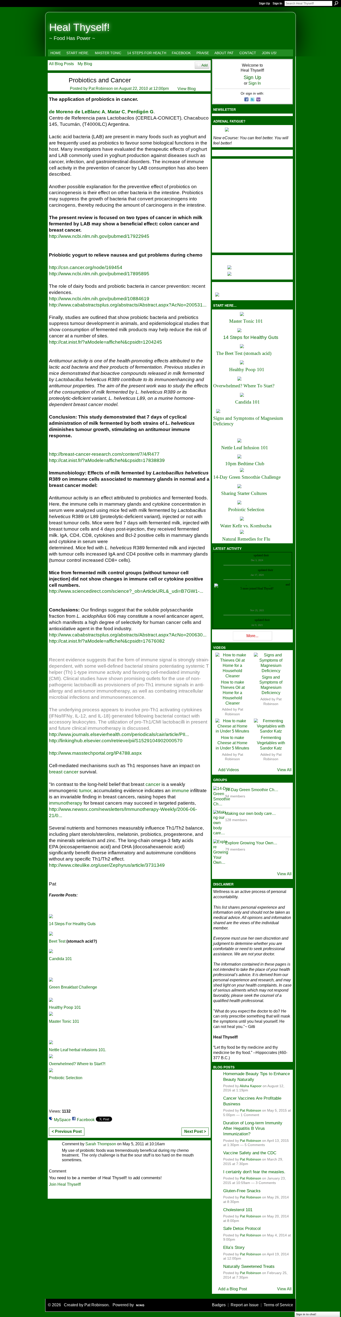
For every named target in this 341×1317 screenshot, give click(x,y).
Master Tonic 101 (64, 1021)
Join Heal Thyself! (65, 1184)
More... (252, 636)
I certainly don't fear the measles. (254, 1171)
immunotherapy (65, 803)
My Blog (85, 64)
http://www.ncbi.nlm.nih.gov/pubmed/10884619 (99, 298)
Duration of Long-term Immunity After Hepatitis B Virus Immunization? (252, 1128)
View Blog (186, 89)
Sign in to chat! (306, 1314)
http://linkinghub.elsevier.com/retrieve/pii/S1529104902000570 (115, 740)
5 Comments (255, 1145)
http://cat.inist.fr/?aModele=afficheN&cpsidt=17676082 (107, 641)
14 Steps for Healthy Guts (250, 337)
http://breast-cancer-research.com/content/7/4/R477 (104, 454)
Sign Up (264, 3)
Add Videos (228, 770)
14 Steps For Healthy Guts (72, 924)
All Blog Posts (61, 64)
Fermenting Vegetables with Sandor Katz (271, 742)
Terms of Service (278, 1305)
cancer (153, 784)
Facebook (86, 1120)
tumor (85, 790)
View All (284, 770)
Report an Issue (245, 1305)
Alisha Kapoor (251, 1086)
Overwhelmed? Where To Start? (243, 385)
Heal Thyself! (79, 27)
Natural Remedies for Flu (246, 539)
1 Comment (250, 1115)
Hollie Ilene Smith (235, 584)
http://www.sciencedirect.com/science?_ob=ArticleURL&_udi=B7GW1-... (126, 591)
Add (204, 65)
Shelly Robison (245, 620)
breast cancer (63, 771)
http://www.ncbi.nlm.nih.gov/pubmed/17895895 (99, 273)
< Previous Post (67, 1131)
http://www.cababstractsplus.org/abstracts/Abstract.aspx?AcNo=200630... (127, 634)
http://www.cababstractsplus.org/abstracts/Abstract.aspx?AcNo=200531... (127, 304)
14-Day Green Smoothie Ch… (251, 790)
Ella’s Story (234, 1247)
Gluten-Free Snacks (242, 1190)
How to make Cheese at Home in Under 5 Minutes (232, 742)
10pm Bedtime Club (244, 463)
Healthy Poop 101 (65, 1007)
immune (180, 790)
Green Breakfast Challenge (73, 987)
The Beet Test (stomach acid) (243, 353)
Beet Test (57, 941)
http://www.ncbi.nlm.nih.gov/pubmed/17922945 (99, 236)
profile (273, 555)
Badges (219, 1305)
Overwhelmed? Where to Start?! (77, 1064)
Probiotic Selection (65, 1078)
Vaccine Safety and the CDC (249, 1152)
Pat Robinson (101, 88)
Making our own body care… (250, 813)
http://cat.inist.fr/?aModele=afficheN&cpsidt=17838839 (107, 460)
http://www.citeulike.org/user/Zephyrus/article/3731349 (107, 865)
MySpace (62, 1120)
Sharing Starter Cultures (244, 493)
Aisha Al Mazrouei (258, 584)
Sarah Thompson (100, 1144)
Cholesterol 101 (237, 1209)
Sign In (277, 3)
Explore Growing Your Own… (251, 843)
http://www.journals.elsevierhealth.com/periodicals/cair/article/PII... (119, 734)
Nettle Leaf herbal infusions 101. (77, 1050)
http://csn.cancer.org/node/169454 (85, 267)
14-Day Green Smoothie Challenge (247, 477)
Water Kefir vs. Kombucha (245, 525)
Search (336, 3)
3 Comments (266, 1183)
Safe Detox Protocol (242, 1228)
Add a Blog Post (232, 1289)
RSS (51, 1194)
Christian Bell (245, 555)
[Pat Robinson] (56, 88)
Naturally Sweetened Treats (249, 1266)
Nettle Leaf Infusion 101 (244, 447)
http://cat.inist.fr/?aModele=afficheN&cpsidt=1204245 (105, 342)
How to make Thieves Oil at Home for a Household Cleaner (232, 692)
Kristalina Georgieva (245, 570)
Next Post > (195, 1131)
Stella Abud (278, 584)
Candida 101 (60, 959)
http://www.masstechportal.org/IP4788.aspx (95, 753)
